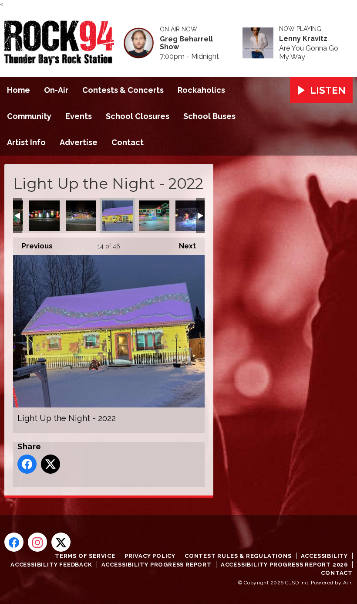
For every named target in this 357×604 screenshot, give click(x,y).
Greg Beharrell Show (186, 43)
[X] (61, 542)
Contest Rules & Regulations (238, 556)
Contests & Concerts (123, 90)
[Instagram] (37, 542)
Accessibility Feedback (51, 564)
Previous (33, 246)
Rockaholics (201, 90)
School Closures (137, 116)
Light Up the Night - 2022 (44, 215)
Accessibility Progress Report (156, 564)
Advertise (79, 142)
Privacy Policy (150, 556)
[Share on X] (50, 464)
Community (29, 116)
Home (18, 90)
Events (78, 116)
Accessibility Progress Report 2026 (284, 564)
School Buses (209, 116)
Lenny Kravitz (303, 39)
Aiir (347, 583)
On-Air (56, 90)
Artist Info (26, 142)
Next (183, 246)
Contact (127, 142)
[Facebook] (14, 542)
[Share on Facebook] (27, 464)
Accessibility (324, 556)
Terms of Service (85, 556)
